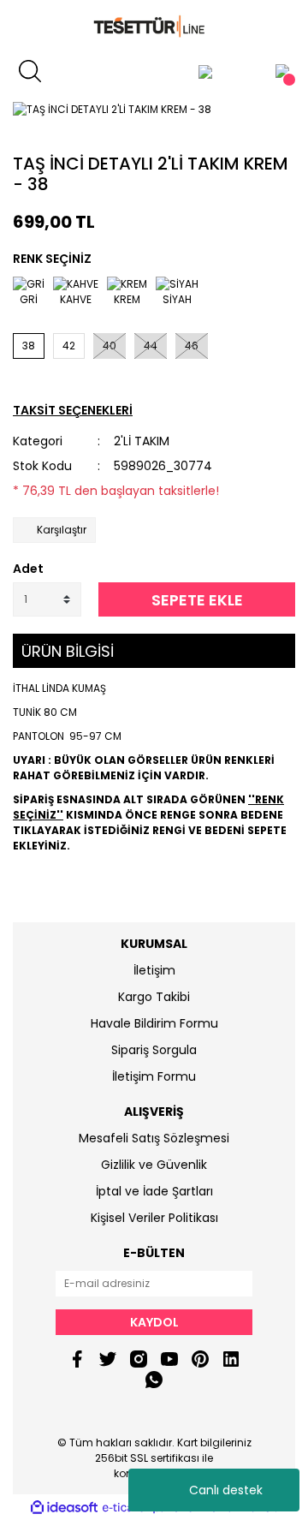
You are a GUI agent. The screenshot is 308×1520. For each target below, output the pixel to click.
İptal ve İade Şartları (154, 1191)
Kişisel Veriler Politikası (154, 1217)
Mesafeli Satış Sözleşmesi (154, 1138)
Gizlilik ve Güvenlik (154, 1164)
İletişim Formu (154, 1076)
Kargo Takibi (154, 996)
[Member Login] (205, 71)
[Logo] (154, 27)
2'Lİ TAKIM (141, 441)
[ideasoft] (64, 1507)
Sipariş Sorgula (154, 1049)
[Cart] (282, 71)
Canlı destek (226, 1490)
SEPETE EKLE (197, 600)
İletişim (154, 970)
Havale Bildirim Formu (154, 1023)
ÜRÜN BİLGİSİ (67, 651)
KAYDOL (154, 1322)
